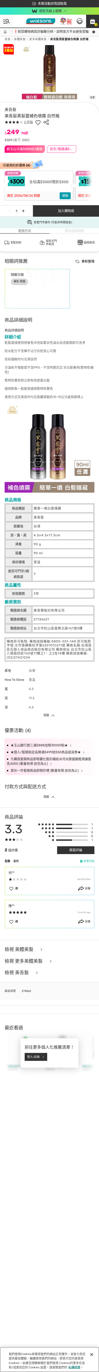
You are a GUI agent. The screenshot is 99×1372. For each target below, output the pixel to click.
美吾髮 (10, 109)
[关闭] (92, 1354)
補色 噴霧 (19, 281)
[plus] (23, 211)
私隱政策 (74, 1367)
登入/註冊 (33, 1056)
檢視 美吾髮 (17, 972)
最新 (16, 861)
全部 (7, 861)
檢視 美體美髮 (20, 949)
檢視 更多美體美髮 (24, 961)
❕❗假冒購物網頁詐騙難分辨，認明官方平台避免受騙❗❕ (49, 32)
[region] (49, 1359)
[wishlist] (38, 122)
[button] (92, 21)
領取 (65, 196)
